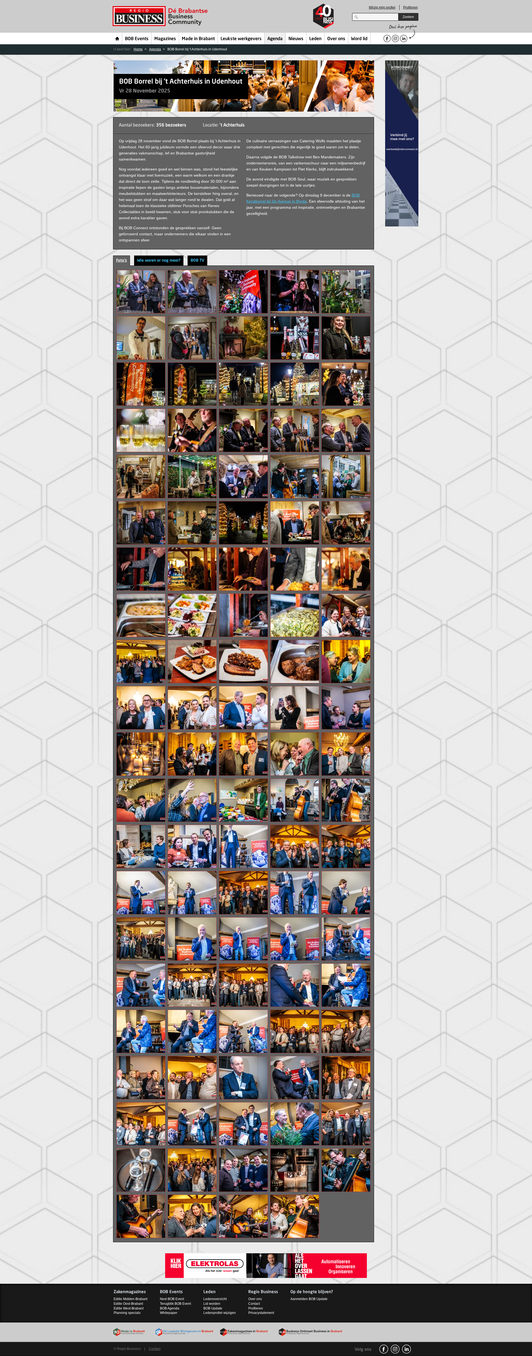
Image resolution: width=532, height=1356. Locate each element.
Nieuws (295, 39)
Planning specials (127, 1313)
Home (117, 38)
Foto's (121, 260)
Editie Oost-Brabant (128, 1304)
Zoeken (408, 17)
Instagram (395, 1349)
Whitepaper (168, 1313)
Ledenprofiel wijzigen (219, 1313)
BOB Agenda (169, 1308)
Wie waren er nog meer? (158, 260)
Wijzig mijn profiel (382, 7)
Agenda (275, 39)
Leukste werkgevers (241, 39)
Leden (315, 39)
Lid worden (211, 1304)
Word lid (359, 39)
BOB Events (137, 39)
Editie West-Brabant (129, 1308)
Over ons (336, 39)
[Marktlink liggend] (266, 1265)
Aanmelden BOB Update (309, 1299)
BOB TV (197, 260)
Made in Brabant (198, 39)
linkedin (406, 1349)
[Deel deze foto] (140, 291)
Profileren (410, 7)
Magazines (165, 39)
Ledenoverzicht (215, 1299)
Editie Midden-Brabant (130, 1299)
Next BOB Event (172, 1299)
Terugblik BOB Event (175, 1304)
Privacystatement (261, 1313)
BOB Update (212, 1308)
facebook (383, 1349)
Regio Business (161, 16)
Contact (254, 1304)
